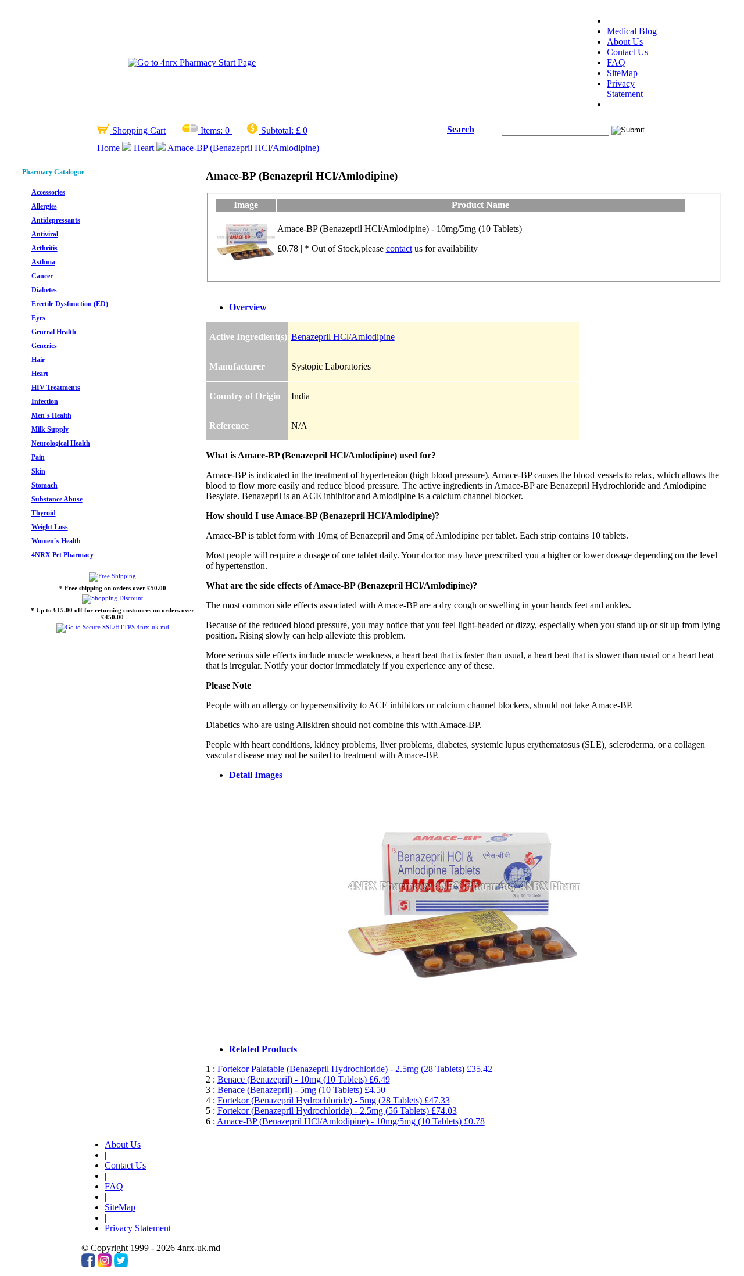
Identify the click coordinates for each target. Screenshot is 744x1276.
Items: (211, 130)
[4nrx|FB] (88, 1264)
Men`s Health (51, 415)
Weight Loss (49, 527)
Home (108, 148)
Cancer (42, 276)
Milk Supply (50, 429)
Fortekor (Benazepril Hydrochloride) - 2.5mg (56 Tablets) (337, 1111)
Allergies (44, 206)
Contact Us (627, 52)
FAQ (616, 62)
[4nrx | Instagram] (105, 1264)
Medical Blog (632, 31)
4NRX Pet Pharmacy (62, 555)
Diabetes (44, 290)
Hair (38, 360)
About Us (625, 41)
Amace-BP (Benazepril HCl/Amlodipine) (243, 148)
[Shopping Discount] (112, 597)
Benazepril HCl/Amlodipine (343, 337)
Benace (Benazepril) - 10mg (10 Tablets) (303, 1079)
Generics (44, 346)
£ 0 (301, 130)
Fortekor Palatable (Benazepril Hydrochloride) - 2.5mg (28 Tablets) (354, 1069)
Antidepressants (55, 220)
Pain (38, 457)
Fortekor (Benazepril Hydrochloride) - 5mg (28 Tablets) (333, 1100)
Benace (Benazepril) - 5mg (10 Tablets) (301, 1090)
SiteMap (622, 73)
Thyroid (43, 513)
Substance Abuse (57, 499)
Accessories (48, 192)
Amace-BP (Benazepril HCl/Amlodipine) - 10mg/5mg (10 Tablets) (351, 1121)
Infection (44, 401)
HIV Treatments (55, 387)
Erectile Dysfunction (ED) (69, 304)
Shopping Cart (138, 130)
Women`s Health (56, 541)
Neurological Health (60, 443)
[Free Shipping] (112, 575)
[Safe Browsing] (112, 626)
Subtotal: (277, 130)
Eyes (38, 318)
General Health (53, 332)
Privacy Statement (625, 88)
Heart (144, 148)
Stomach (44, 485)
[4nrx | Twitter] (121, 1264)
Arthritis (44, 248)
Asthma (43, 262)
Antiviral (44, 234)
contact (399, 248)
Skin (38, 471)
